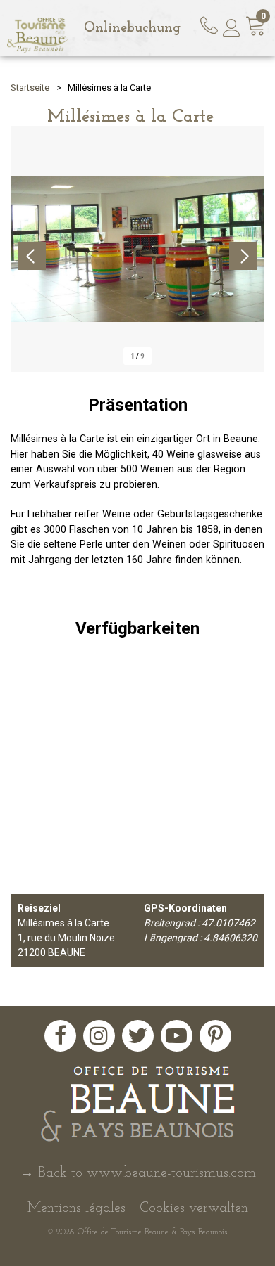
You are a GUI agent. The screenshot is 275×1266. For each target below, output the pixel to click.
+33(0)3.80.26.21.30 (210, 23)
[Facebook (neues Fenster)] (60, 1036)
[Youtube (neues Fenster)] (176, 1036)
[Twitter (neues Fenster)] (138, 1036)
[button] (256, 28)
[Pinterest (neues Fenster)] (215, 1036)
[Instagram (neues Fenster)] (99, 1036)
